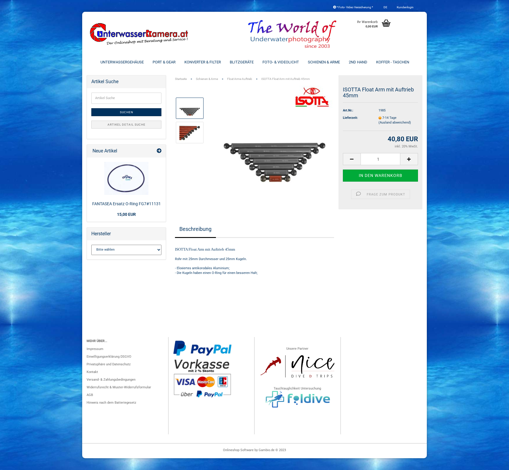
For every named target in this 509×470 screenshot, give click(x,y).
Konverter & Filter (202, 62)
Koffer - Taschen (392, 62)
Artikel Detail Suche (127, 124)
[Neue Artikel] (159, 151)
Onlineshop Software (238, 450)
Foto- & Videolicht (280, 62)
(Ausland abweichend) (395, 122)
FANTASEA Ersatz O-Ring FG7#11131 (126, 203)
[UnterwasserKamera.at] (140, 34)
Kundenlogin (405, 7)
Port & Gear (164, 62)
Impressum (95, 349)
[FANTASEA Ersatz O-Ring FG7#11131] (126, 178)
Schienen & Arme (324, 62)
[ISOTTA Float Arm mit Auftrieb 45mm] (274, 145)
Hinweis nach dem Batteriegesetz (111, 403)
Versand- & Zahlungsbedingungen (111, 380)
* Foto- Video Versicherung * (354, 7)
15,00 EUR (126, 214)
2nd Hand (358, 62)
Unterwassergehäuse (122, 62)
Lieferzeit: (350, 118)
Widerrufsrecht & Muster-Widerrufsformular (119, 387)
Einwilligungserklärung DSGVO (109, 357)
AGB (90, 395)
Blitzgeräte (242, 62)
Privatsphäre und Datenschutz (108, 364)
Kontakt (92, 372)
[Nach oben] (493, 462)
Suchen (126, 112)
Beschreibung (195, 229)
